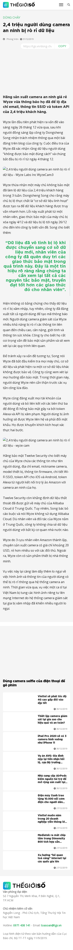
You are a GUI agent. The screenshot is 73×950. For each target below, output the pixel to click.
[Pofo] (19, 5)
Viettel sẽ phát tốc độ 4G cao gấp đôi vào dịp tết (52, 699)
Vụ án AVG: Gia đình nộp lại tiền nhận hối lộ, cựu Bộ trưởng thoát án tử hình (51, 759)
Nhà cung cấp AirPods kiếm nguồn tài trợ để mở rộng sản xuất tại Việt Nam (52, 779)
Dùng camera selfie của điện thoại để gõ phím (34, 683)
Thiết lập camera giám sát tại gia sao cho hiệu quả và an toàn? (52, 719)
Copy (62, 46)
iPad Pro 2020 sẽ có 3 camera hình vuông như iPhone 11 (52, 739)
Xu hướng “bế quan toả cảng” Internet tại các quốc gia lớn (52, 858)
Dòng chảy (11, 17)
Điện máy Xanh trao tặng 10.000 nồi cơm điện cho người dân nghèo (51, 799)
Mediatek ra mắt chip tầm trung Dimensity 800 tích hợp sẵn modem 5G (52, 839)
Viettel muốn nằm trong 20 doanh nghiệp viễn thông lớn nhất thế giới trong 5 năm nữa (52, 819)
